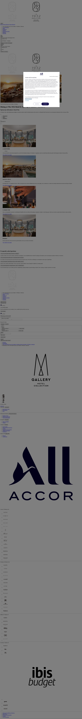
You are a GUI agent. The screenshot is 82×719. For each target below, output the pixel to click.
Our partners (27, 100)
